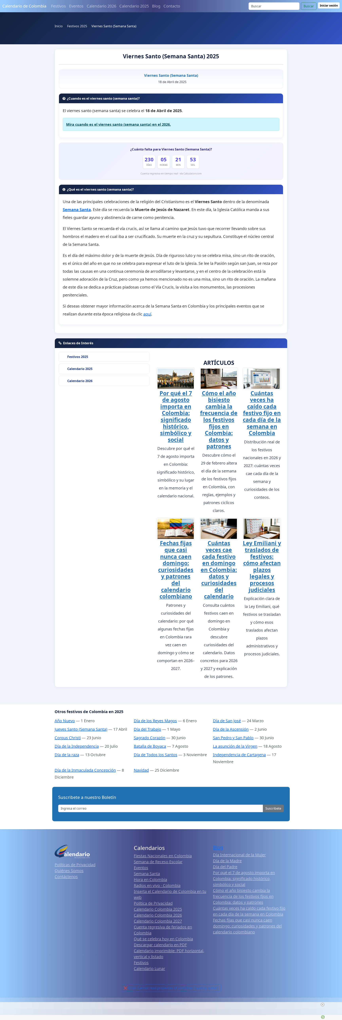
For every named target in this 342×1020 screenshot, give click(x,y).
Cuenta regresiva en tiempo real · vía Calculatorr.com (171, 173)
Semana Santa (147, 873)
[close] (322, 1004)
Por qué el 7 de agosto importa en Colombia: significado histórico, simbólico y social (176, 416)
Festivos (58, 6)
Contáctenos (66, 876)
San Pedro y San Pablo (233, 737)
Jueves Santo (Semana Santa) (81, 729)
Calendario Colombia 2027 (158, 921)
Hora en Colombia (150, 879)
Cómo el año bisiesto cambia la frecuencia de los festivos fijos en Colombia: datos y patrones (219, 419)
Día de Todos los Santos (155, 754)
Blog (156, 6)
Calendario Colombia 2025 (158, 909)
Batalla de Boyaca (150, 746)
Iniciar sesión (329, 5)
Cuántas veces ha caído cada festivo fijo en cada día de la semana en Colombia (262, 413)
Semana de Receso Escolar (158, 861)
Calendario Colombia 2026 (158, 915)
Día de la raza (67, 754)
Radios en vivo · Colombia (157, 885)
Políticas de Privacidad (75, 864)
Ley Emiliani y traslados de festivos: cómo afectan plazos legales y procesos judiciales (262, 566)
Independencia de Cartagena (239, 754)
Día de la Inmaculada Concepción (85, 770)
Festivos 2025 (77, 357)
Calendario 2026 (101, 6)
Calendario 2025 (134, 6)
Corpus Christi (68, 737)
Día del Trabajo (147, 729)
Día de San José (227, 720)
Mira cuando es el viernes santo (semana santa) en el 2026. (118, 124)
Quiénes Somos (69, 870)
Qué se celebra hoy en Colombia (163, 938)
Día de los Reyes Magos (155, 720)
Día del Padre (225, 866)
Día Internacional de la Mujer (239, 854)
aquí (147, 314)
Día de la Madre (227, 860)
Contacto (171, 6)
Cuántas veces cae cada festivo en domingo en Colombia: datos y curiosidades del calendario (219, 569)
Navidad (141, 770)
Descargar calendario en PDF (160, 944)
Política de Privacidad (153, 903)
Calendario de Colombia (24, 6)
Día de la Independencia (77, 746)
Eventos (76, 6)
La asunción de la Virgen (235, 746)
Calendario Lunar (149, 968)
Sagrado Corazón (149, 737)
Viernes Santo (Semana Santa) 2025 (171, 56)
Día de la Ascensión (231, 729)
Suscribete (273, 808)
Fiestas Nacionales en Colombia (163, 855)
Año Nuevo (65, 720)
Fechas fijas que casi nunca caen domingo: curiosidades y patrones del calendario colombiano (175, 569)
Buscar (309, 6)
